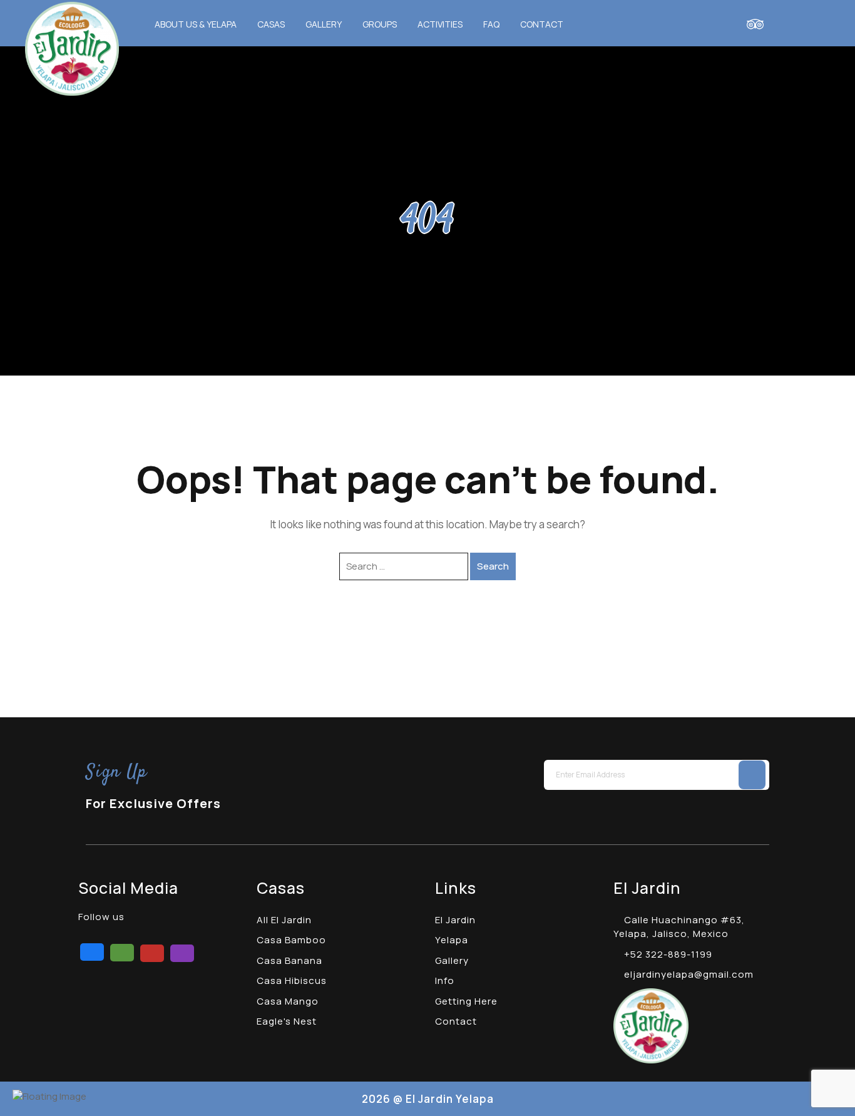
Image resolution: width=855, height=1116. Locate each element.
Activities (440, 24)
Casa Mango (288, 1001)
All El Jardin (284, 919)
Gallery (323, 24)
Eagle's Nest (287, 1021)
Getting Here (466, 1001)
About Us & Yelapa (196, 24)
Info (444, 980)
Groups (379, 24)
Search (493, 566)
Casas (271, 24)
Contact (541, 24)
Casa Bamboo (291, 939)
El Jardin (455, 919)
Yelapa (451, 939)
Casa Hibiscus (292, 980)
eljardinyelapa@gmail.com (688, 974)
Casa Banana (289, 960)
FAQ (491, 24)
